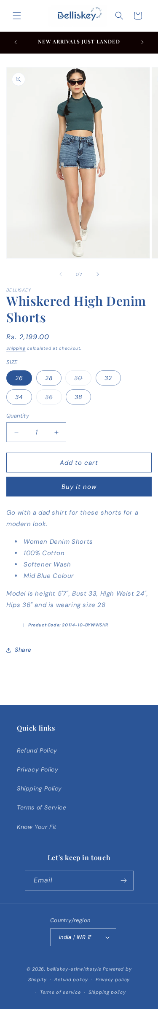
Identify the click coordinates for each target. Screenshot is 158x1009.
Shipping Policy (39, 788)
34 (19, 397)
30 (82, 380)
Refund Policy (37, 750)
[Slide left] (60, 274)
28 (49, 378)
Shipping (16, 348)
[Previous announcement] (15, 42)
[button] (17, 15)
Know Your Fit (36, 827)
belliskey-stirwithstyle (74, 969)
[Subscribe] (124, 880)
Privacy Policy (37, 769)
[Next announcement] (142, 42)
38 (78, 397)
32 (108, 378)
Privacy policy (113, 979)
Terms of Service (42, 807)
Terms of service (60, 992)
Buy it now (79, 487)
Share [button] (23, 649)
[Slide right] (97, 274)
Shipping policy (107, 992)
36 (53, 399)
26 (19, 378)
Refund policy (71, 979)
